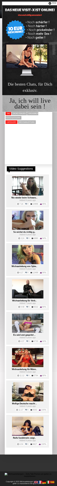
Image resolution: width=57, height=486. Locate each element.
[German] (44, 482)
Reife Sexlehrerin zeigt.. (24, 438)
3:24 (22, 238)
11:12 (22, 375)
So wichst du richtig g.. (24, 232)
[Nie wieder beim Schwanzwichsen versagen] (27, 195)
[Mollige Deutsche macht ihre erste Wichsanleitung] (27, 401)
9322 (36, 307)
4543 (35, 410)
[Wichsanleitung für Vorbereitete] (27, 298)
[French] (40, 482)
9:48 (22, 307)
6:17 (21, 272)
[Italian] (48, 482)
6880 (36, 238)
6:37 (22, 341)
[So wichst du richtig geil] (27, 229)
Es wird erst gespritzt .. (24, 335)
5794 (36, 375)
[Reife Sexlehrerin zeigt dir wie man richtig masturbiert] (27, 435)
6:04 (21, 444)
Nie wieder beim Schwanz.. (24, 197)
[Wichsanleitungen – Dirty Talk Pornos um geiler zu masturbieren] (28, 476)
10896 (35, 204)
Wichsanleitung (27, 122)
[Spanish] (53, 482)
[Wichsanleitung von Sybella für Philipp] (27, 263)
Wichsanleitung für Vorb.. (24, 300)
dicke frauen (19, 113)
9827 (35, 444)
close (54, 3)
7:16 (21, 204)
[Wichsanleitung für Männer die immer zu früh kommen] (27, 366)
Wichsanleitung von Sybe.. (24, 266)
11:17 (21, 410)
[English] (36, 482)
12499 (35, 272)
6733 (36, 341)
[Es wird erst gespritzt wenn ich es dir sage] (27, 332)
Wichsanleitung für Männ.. (24, 369)
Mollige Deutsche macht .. (24, 403)
